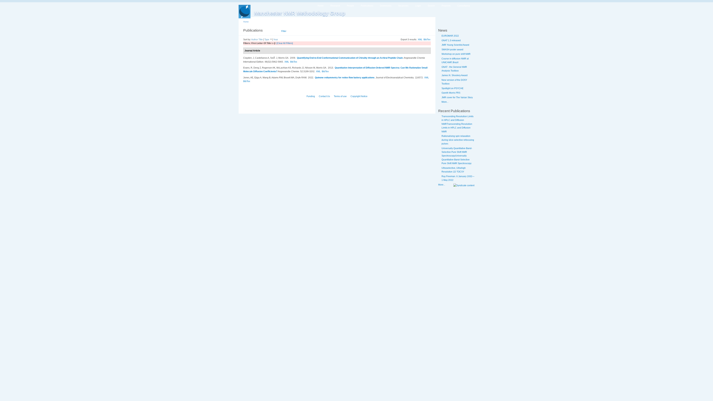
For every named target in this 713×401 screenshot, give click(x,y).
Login (418, 5)
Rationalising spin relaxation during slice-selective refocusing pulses (458, 140)
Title (260, 39)
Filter (283, 31)
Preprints (446, 5)
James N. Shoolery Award (455, 75)
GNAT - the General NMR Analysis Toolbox (454, 69)
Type (266, 39)
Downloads (385, 5)
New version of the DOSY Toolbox (454, 82)
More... (445, 102)
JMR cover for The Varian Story (457, 97)
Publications (367, 5)
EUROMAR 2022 (450, 36)
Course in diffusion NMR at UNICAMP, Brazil (455, 60)
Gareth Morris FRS (451, 93)
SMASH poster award (452, 49)
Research (335, 5)
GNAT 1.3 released (451, 40)
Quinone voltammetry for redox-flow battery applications (345, 77)
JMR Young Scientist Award (455, 45)
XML (420, 39)
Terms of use (340, 96)
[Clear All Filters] (284, 43)
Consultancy (463, 5)
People (350, 5)
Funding (311, 96)
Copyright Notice (359, 96)
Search (431, 5)
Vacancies (403, 5)
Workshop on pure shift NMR (456, 54)
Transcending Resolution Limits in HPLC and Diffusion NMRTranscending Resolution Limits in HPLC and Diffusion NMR (457, 124)
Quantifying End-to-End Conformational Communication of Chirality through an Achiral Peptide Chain (350, 58)
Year (275, 39)
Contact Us (324, 96)
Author (254, 39)
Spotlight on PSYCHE (452, 88)
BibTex (427, 39)
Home (321, 5)
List (274, 31)
